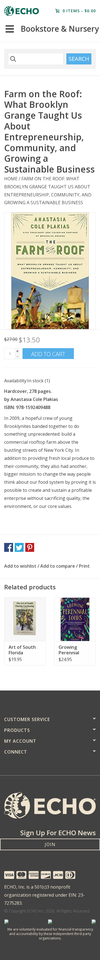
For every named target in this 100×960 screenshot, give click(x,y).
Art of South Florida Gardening (22, 649)
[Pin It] (29, 547)
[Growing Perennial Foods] (75, 619)
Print (84, 566)
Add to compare (58, 566)
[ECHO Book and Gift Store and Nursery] (21, 11)
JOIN (50, 844)
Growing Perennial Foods (69, 649)
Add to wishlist (20, 566)
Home (11, 179)
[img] (12, 58)
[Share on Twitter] (19, 547)
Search (79, 59)
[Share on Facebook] (8, 547)
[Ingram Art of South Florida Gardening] (25, 619)
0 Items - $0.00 (78, 10)
